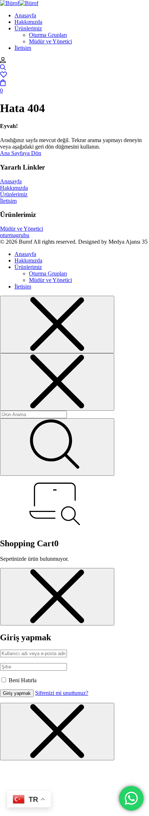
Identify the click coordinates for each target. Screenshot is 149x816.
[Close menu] (57, 324)
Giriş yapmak (17, 693)
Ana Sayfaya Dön (20, 153)
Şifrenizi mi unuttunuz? (61, 693)
